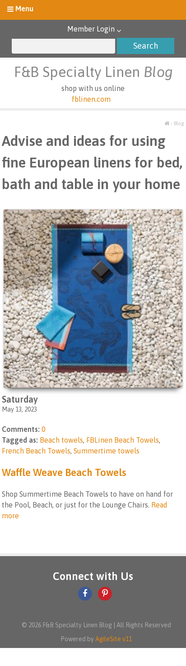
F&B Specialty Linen (93, 71)
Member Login (91, 29)
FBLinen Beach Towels (122, 440)
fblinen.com (91, 99)
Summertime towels (107, 451)
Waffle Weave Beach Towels (64, 472)
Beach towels (61, 440)
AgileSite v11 (113, 639)
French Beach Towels (36, 451)
